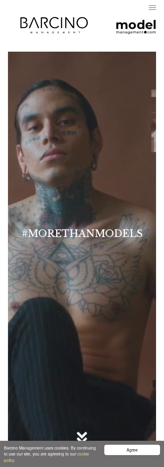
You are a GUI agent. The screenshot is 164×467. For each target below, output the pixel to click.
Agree (132, 450)
